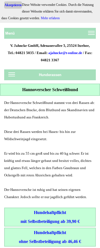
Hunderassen (50, 75)
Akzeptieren (13, 5)
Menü (10, 33)
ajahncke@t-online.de (65, 53)
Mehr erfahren (50, 18)
